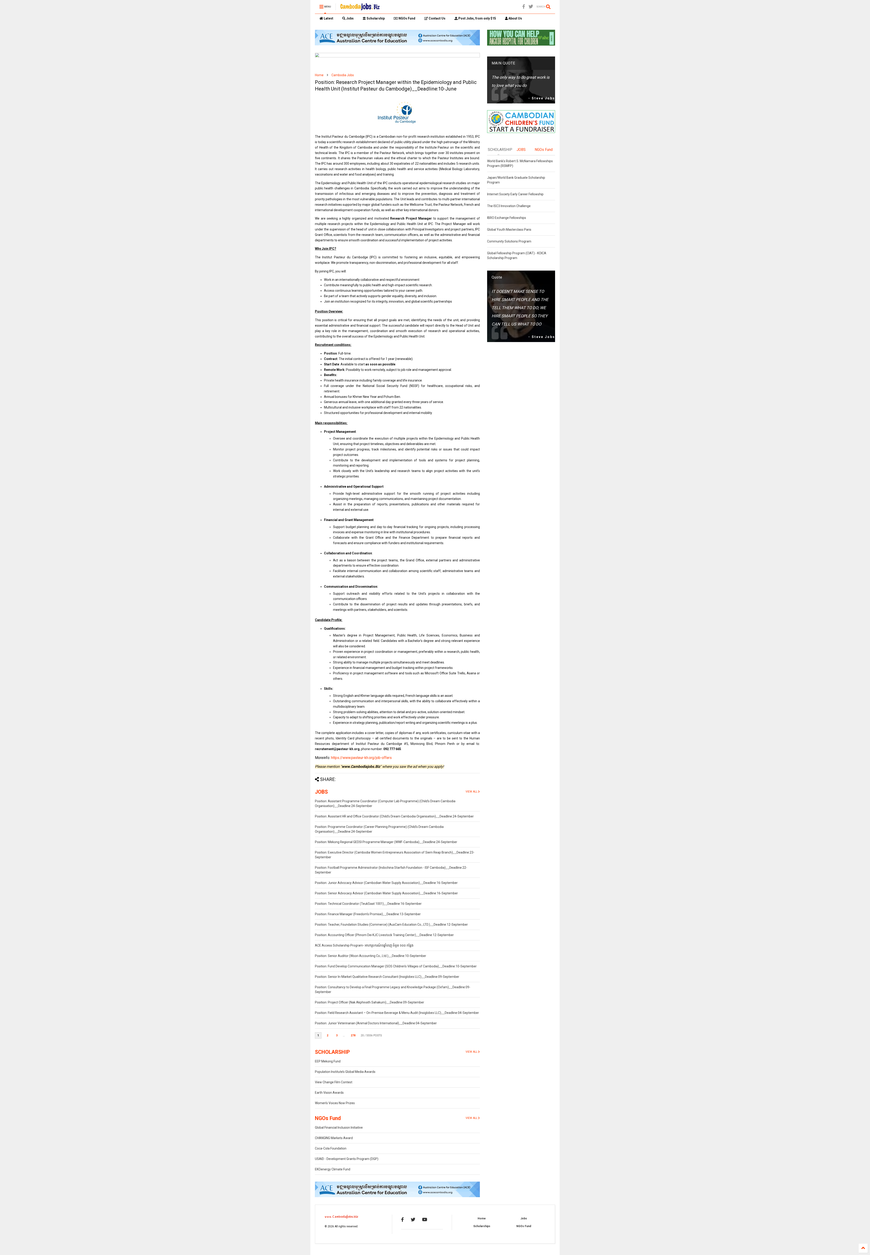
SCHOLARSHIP (332, 1052)
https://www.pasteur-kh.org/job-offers (361, 758)
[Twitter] (531, 6)
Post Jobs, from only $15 (477, 18)
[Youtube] (424, 1219)
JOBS (321, 792)
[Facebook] (523, 6)
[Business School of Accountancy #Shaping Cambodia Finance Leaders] (397, 56)
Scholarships (481, 1226)
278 (353, 1035)
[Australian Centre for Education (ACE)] (397, 44)
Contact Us (436, 18)
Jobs (350, 18)
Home (319, 75)
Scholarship (375, 18)
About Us (515, 18)
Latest (328, 18)
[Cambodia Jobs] (359, 8)
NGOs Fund (406, 18)
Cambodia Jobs (342, 75)
